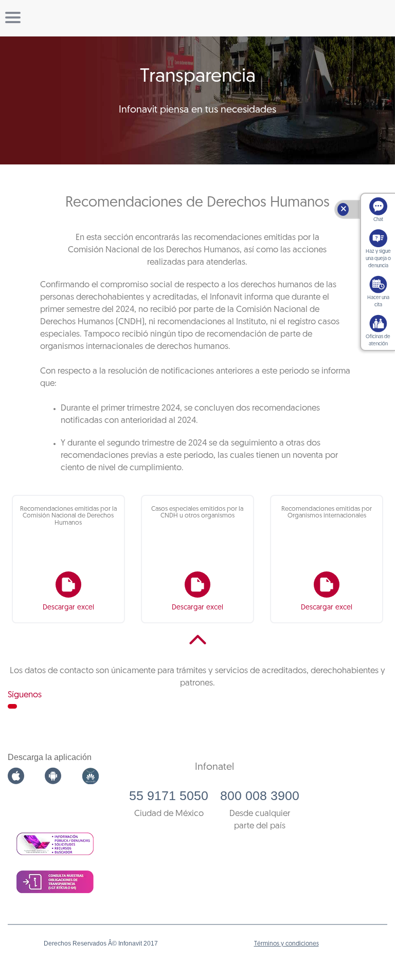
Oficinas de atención (378, 340)
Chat (378, 219)
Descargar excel (68, 608)
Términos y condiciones (286, 944)
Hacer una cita (378, 301)
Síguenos (25, 695)
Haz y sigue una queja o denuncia (378, 258)
